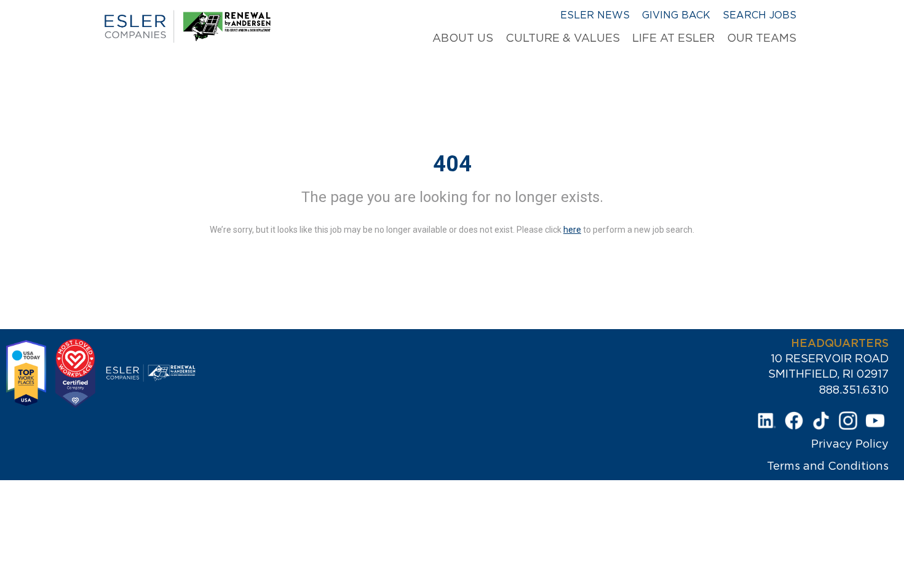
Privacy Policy (850, 444)
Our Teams (761, 38)
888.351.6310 (854, 390)
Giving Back (676, 14)
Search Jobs (759, 14)
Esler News (595, 14)
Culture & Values (563, 38)
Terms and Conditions (828, 466)
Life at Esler (673, 38)
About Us (462, 38)
